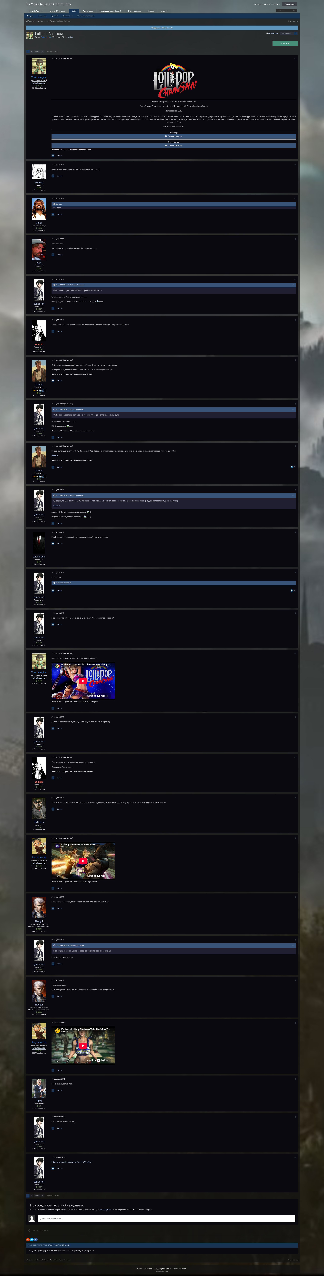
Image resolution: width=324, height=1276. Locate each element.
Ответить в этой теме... (52, 1219)
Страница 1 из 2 (52, 51)
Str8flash (39, 822)
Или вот (55, 455)
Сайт (74, 11)
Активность (88, 11)
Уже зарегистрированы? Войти (266, 4)
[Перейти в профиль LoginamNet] (39, 846)
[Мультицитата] (53, 155)
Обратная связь (179, 1269)
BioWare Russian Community (48, 4)
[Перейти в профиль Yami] (39, 1088)
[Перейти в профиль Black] (39, 209)
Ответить (285, 43)
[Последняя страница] (42, 51)
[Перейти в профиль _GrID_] (39, 249)
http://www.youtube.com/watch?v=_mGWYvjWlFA (72, 1162)
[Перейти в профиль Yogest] (39, 171)
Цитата (59, 156)
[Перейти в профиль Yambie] (39, 330)
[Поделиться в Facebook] (36, 1239)
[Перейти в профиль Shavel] (39, 371)
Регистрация (290, 4)
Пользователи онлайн (86, 16)
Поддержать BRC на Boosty (162, 28)
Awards (164, 11)
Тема (138, 1269)
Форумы (30, 16)
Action (70, 37)
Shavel (39, 384)
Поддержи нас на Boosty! (110, 11)
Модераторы (68, 16)
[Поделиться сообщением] (295, 58)
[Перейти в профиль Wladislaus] (39, 543)
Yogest (39, 182)
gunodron (39, 303)
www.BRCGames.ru (57, 11)
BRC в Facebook (134, 11)
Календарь (42, 16)
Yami (39, 1100)
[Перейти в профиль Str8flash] (39, 808)
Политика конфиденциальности (157, 1269)
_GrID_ (39, 263)
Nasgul (39, 921)
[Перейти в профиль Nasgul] (39, 907)
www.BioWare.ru (36, 11)
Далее (37, 51)
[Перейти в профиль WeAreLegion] (29, 35)
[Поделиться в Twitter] (32, 1239)
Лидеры (151, 11)
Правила (54, 16)
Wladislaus (39, 556)
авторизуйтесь (106, 1210)
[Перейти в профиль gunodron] (39, 290)
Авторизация (273, 33)
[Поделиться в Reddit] (28, 1239)
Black (39, 222)
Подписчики (286, 33)
